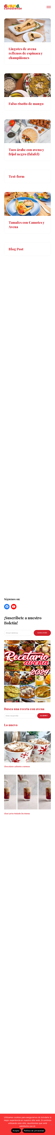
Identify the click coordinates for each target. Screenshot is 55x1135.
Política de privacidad (34, 1130)
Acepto (16, 1130)
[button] (48, 7)
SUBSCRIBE (42, 633)
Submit (44, 716)
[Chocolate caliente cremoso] (27, 746)
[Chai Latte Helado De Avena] (27, 791)
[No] (51, 1124)
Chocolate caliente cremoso (17, 766)
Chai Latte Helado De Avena (17, 813)
